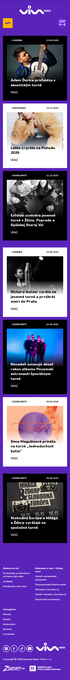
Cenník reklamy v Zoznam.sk (50, 594)
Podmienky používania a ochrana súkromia (16, 575)
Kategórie (9, 609)
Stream (7, 614)
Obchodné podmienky (47, 599)
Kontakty (8, 581)
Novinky (7, 629)
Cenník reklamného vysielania (46, 578)
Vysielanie (9, 634)
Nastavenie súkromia (14, 586)
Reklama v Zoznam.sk (47, 589)
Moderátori (9, 624)
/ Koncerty (19, 175)
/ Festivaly (19, 108)
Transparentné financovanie (50, 584)
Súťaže (7, 619)
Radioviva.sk (11, 568)
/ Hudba (17, 40)
